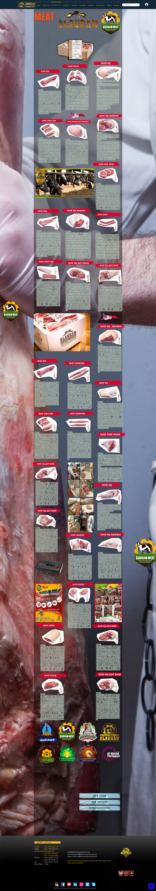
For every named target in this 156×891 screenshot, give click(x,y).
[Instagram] (81, 884)
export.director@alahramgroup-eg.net (82, 856)
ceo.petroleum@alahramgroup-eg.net (82, 854)
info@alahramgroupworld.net (78, 852)
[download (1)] (94, 884)
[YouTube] (69, 884)
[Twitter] (87, 884)
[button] (92, 196)
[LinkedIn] (75, 884)
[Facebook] (63, 884)
